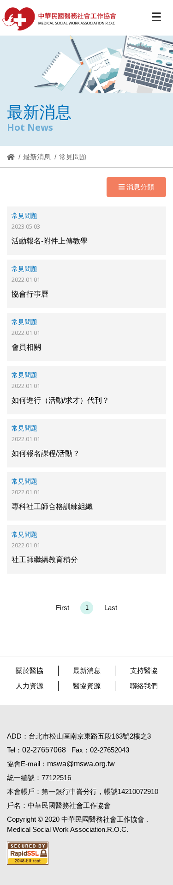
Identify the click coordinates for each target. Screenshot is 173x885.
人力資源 (29, 686)
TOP (159, 847)
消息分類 (140, 187)
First (62, 608)
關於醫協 (29, 670)
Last (110, 608)
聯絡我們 (144, 686)
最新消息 (37, 157)
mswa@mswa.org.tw (81, 764)
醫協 (59, 19)
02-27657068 (44, 750)
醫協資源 (87, 686)
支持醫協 (144, 670)
